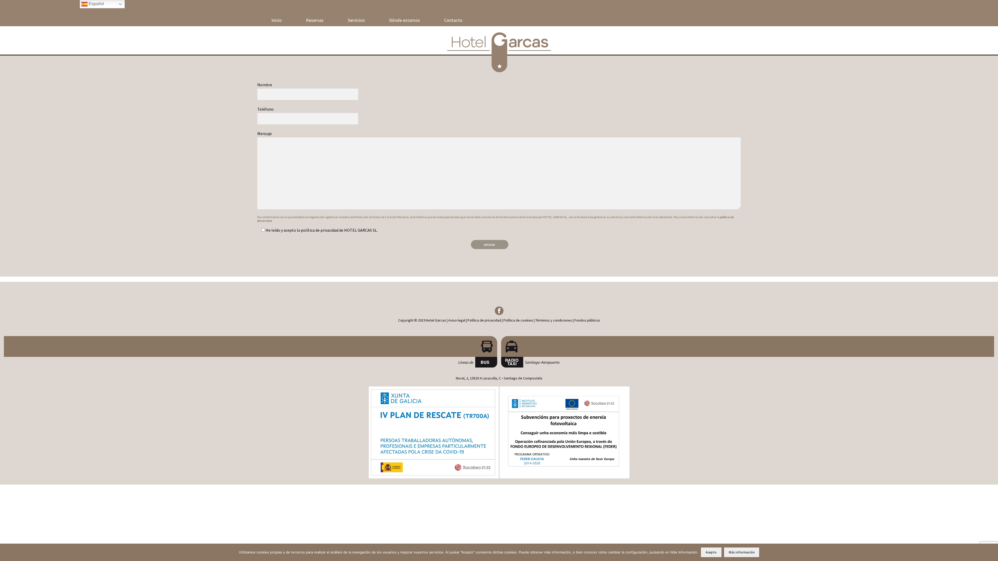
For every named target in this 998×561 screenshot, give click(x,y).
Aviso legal (456, 320)
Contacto (453, 20)
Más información (741, 552)
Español (96, 4)
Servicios (356, 20)
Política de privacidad (484, 320)
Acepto (711, 552)
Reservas (315, 20)
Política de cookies (518, 320)
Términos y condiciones (553, 320)
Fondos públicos (587, 320)
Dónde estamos (404, 20)
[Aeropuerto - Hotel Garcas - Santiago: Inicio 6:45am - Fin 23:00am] (250, 346)
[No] (991, 552)
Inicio (276, 20)
